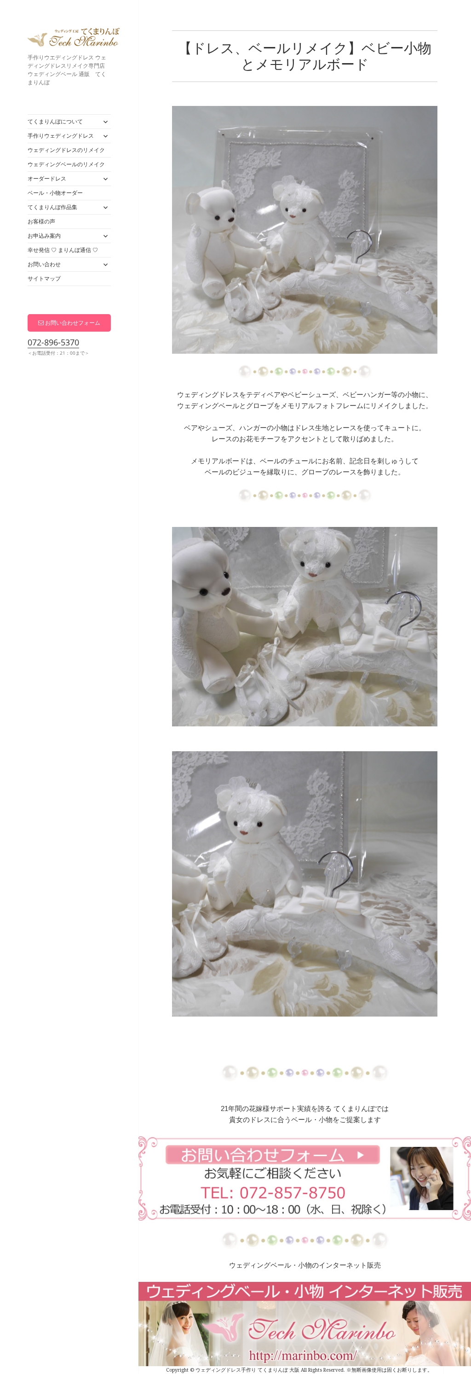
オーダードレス (47, 178)
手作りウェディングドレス (61, 136)
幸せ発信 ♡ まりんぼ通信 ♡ (63, 250)
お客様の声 (41, 221)
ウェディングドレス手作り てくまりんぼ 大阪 (74, 39)
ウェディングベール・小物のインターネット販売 (305, 1265)
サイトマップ (44, 278)
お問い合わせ (44, 264)
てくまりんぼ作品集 (52, 207)
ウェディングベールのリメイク (66, 164)
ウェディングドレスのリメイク (66, 150)
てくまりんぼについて (55, 121)
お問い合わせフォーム (72, 323)
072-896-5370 (53, 342)
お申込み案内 (44, 236)
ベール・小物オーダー (55, 193)
